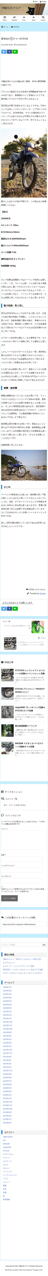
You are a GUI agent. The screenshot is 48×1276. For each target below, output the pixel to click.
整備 (4, 1185)
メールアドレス (8, 865)
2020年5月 (7, 1088)
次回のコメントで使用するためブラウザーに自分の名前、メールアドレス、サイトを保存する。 (23, 890)
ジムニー (6, 1168)
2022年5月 (7, 1039)
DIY (4, 1140)
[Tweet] (3, 52)
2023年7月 (7, 1011)
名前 (3, 855)
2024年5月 (7, 1008)
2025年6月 (7, 997)
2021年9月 (7, 1057)
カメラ (5, 1165)
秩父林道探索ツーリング (26, 726)
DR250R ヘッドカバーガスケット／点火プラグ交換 (23, 969)
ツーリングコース (10, 1175)
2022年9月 (7, 1032)
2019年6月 (7, 1123)
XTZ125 (16, 27)
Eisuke (43, 593)
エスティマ (7, 1161)
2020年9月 (7, 1074)
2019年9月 (7, 1112)
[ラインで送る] (15, 52)
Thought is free (37, 1270)
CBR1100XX (8, 1137)
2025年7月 (7, 994)
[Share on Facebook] (9, 52)
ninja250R (7, 1147)
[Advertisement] (24, 68)
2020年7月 (7, 1081)
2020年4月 (7, 1091)
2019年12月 (7, 1102)
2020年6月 (7, 1084)
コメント (4, 829)
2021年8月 (7, 1060)
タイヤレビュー (9, 962)
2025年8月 (7, 991)
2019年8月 (7, 1116)
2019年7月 (7, 1119)
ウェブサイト (6, 876)
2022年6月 (7, 1036)
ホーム (5, 27)
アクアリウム (8, 1154)
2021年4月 (7, 1064)
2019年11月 (7, 1105)
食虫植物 (6, 1199)
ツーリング (7, 1172)
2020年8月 (7, 1077)
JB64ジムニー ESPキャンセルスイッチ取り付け (22, 959)
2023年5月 (7, 1015)
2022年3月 (7, 1046)
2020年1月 (7, 1098)
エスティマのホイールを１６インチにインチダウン (23, 973)
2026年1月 (7, 987)
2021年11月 (7, 1053)
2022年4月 (7, 1043)
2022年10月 (7, 1029)
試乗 (4, 1192)
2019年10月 (7, 1109)
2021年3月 (7, 1067)
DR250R (6, 1144)
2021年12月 (7, 1050)
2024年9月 (7, 1004)
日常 (4, 1189)
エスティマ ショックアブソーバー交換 (18, 966)
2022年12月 (7, 1022)
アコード (6, 1158)
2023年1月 (7, 1018)
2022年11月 (7, 1025)
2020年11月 (7, 1070)
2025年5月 (7, 1001)
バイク (37, 589)
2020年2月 (7, 1095)
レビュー (43, 589)
